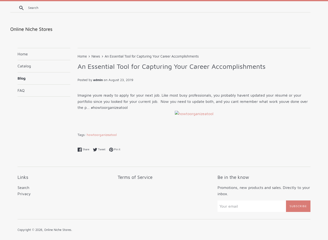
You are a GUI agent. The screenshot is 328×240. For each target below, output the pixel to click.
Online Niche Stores (57, 230)
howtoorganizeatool (102, 135)
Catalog (24, 66)
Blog (21, 78)
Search (23, 187)
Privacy (24, 194)
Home (23, 54)
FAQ (21, 90)
